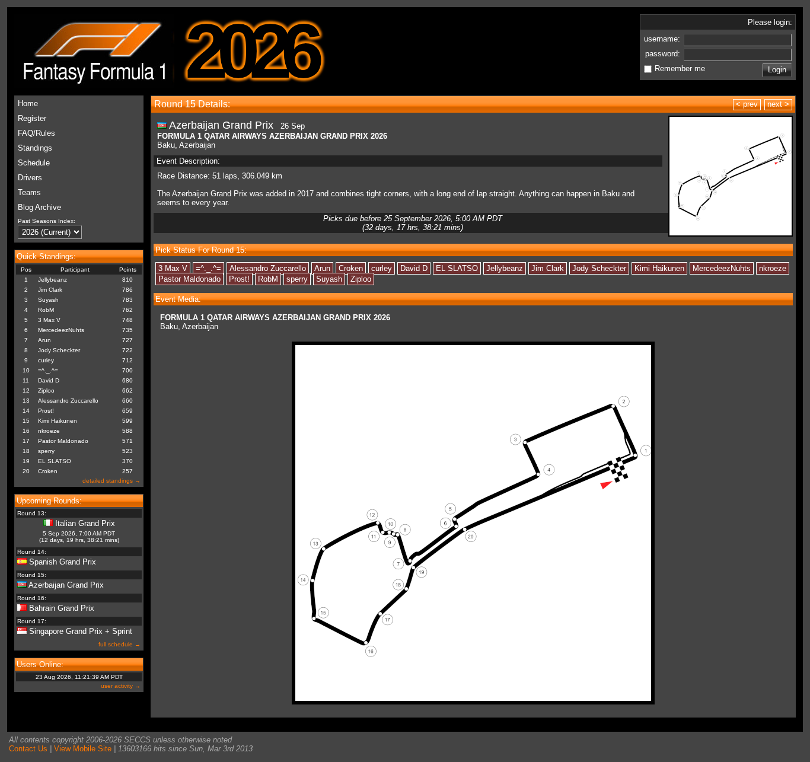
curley (46, 360)
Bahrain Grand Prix (61, 608)
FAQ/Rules (36, 133)
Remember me (680, 68)
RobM (46, 310)
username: (663, 38)
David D (48, 380)
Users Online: (40, 664)
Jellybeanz (52, 279)
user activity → (121, 686)
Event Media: (178, 299)
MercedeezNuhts (61, 330)
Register (32, 118)
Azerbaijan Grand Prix (66, 585)
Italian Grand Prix (85, 523)
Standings (35, 148)
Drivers (30, 177)
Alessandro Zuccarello (68, 400)
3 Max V (49, 320)
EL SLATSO (54, 461)
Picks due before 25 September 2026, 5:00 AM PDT (412, 223)
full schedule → (119, 644)
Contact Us (28, 748)
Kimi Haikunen (57, 420)
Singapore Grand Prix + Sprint (80, 631)
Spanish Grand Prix (62, 561)
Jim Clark (50, 289)
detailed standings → (111, 480)
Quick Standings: (46, 256)
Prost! (46, 410)
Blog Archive (39, 207)
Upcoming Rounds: (49, 500)
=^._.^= (48, 370)
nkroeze (49, 431)
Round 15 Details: (192, 104)
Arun (44, 340)
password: (664, 53)
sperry (46, 451)
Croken (48, 471)
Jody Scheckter (59, 350)
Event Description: (188, 161)
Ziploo (46, 390)
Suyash (48, 299)
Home (28, 103)
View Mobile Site (82, 748)
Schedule (34, 162)
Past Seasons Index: (46, 221)
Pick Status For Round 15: (201, 250)
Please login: (770, 22)
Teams (29, 192)
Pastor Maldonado (63, 441)
